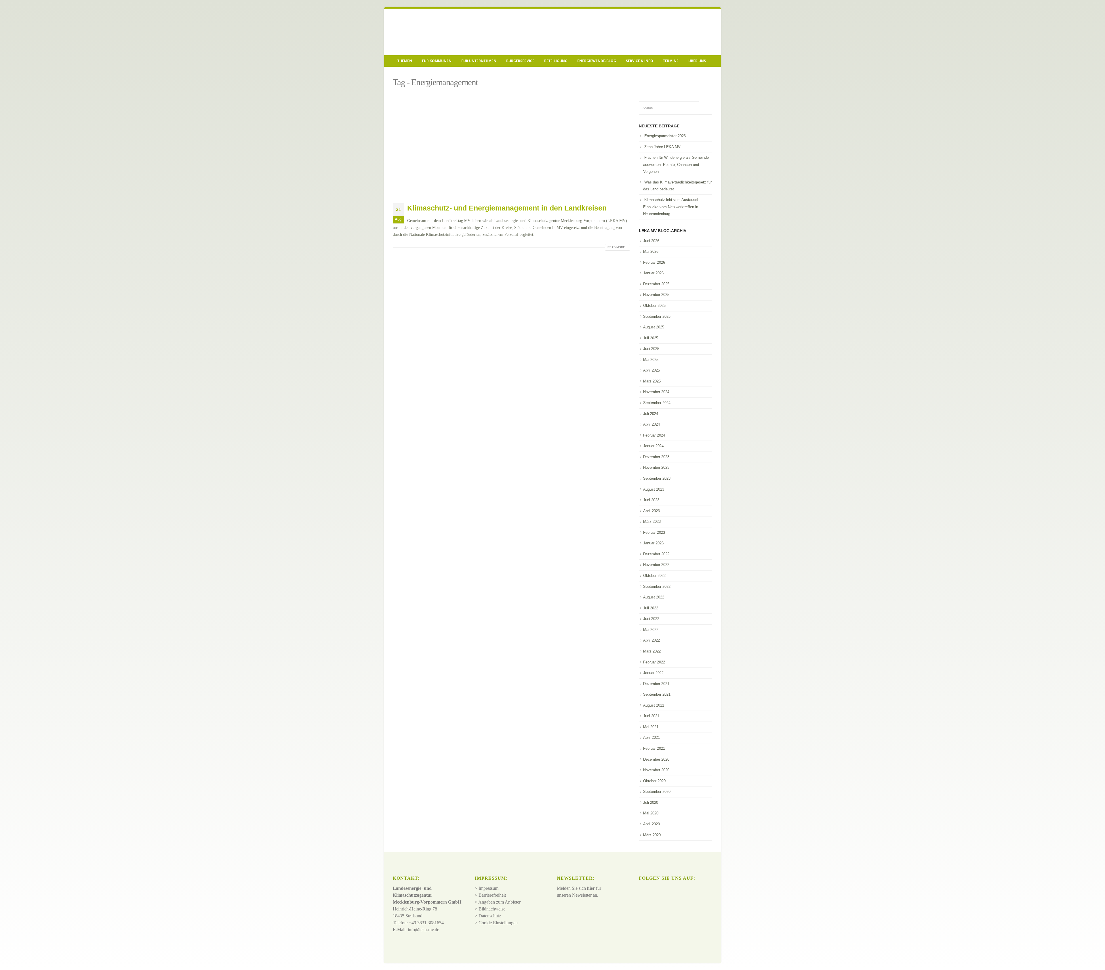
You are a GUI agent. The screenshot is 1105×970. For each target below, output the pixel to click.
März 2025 (652, 381)
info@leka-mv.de (423, 929)
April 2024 (651, 424)
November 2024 (656, 392)
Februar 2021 (654, 748)
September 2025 (656, 316)
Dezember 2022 (656, 554)
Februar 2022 (654, 662)
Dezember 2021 (656, 684)
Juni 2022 (651, 619)
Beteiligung (555, 60)
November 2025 (656, 294)
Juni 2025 (651, 349)
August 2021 (653, 705)
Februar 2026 (654, 262)
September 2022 (656, 586)
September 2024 (656, 403)
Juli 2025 (650, 338)
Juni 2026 (651, 241)
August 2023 (653, 489)
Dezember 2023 (656, 457)
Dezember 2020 (656, 759)
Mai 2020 (650, 813)
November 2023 (656, 467)
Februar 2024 (654, 435)
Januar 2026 (653, 273)
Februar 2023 (654, 532)
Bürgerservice (520, 60)
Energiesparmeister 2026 (665, 136)
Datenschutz (490, 915)
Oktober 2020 (654, 781)
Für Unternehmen (478, 60)
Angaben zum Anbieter (499, 902)
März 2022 (652, 651)
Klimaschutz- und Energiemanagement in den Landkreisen (507, 208)
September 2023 (656, 478)
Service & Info (639, 60)
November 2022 (656, 565)
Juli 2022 (650, 608)
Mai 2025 (650, 359)
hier (591, 888)
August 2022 (653, 597)
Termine (671, 60)
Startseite (401, 74)
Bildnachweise (492, 908)
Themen (404, 60)
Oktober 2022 (654, 575)
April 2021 (651, 737)
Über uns (697, 60)
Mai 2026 (650, 251)
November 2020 (656, 770)
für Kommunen (436, 60)
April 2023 (651, 511)
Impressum (488, 888)
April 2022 (651, 640)
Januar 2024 (653, 446)
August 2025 (653, 327)
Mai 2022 (650, 629)
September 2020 (656, 791)
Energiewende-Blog (596, 60)
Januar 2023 (653, 543)
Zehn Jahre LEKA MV (662, 147)
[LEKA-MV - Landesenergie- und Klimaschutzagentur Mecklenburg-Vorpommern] (433, 31)
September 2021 (656, 694)
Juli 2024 (650, 414)
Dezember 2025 (656, 284)
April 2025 (651, 370)
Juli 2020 (650, 802)
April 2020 (651, 824)
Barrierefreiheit (492, 895)
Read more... (617, 247)
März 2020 (652, 835)
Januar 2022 (653, 673)
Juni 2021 (651, 716)
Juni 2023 (651, 500)
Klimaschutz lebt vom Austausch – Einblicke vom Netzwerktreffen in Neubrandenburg (672, 207)
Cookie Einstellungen (498, 922)
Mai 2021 (650, 727)
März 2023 (652, 521)
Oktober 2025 (654, 305)
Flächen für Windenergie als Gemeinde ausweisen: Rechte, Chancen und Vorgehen (676, 164)
